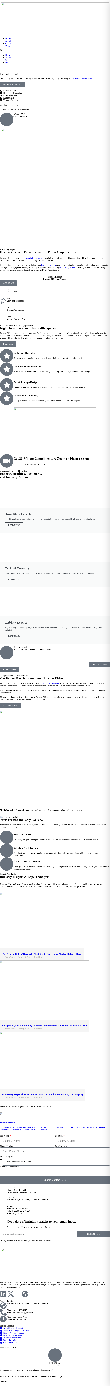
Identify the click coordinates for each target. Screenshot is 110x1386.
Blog (7, 46)
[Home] (55, 17)
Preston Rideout (10, 957)
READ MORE (14, 525)
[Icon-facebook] (17, 1294)
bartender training (48, 265)
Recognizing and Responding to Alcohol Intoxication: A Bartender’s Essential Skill (44, 1025)
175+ (9, 316)
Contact (8, 43)
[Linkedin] (3, 1294)
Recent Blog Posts (8, 874)
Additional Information (9, 1167)
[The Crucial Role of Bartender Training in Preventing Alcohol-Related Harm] (42, 920)
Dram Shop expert (67, 267)
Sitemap (3, 1381)
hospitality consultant (34, 258)
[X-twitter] (10, 1294)
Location (59, 1136)
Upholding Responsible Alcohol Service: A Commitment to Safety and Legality (42, 1094)
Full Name (5, 1136)
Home (8, 38)
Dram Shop (38, 957)
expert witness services (82, 78)
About (8, 41)
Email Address (61, 1146)
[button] (55, 50)
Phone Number (6, 1146)
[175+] (3, 318)
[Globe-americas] (25, 1294)
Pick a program (6, 1156)
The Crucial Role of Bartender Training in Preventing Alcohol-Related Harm (42, 954)
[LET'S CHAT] (55, 1355)
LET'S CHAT (55, 1363)
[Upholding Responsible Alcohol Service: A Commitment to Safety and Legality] (42, 1060)
